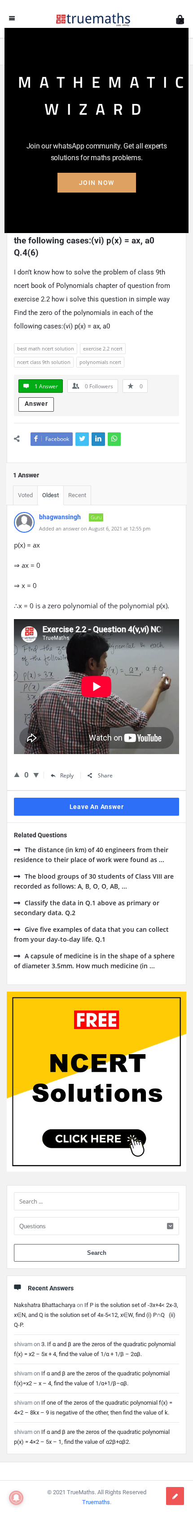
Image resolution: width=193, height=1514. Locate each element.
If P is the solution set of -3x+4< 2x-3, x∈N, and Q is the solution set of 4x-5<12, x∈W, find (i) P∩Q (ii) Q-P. (96, 1315)
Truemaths (96, 1502)
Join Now (96, 182)
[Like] (17, 774)
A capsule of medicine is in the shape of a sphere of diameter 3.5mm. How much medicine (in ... (94, 961)
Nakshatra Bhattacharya (44, 1305)
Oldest (50, 495)
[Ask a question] (175, 1496)
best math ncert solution (45, 348)
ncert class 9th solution (43, 362)
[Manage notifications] (16, 1498)
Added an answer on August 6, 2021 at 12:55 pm (94, 528)
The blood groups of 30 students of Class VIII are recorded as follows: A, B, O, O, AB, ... (94, 881)
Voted (25, 495)
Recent (77, 495)
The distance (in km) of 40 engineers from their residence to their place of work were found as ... (91, 854)
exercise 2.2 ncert (103, 348)
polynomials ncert (100, 362)
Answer (36, 403)
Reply (67, 775)
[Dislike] (36, 775)
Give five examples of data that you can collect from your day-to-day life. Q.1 (91, 934)
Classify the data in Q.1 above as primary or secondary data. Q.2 (86, 908)
